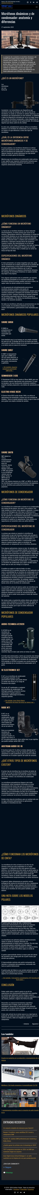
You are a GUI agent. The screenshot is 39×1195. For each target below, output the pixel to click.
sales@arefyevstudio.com (7, 3)
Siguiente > (35, 1024)
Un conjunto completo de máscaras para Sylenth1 (18, 1128)
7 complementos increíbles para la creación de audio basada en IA (20, 1111)
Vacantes (16, 1189)
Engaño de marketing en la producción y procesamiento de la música (20, 1059)
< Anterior (26, 1024)
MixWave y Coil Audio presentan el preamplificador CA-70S (19, 1085)
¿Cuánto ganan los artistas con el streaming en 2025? (19, 1145)
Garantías (31, 1189)
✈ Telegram (7, 1167)
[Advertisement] (19, 190)
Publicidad (23, 1189)
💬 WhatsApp (8, 1173)
